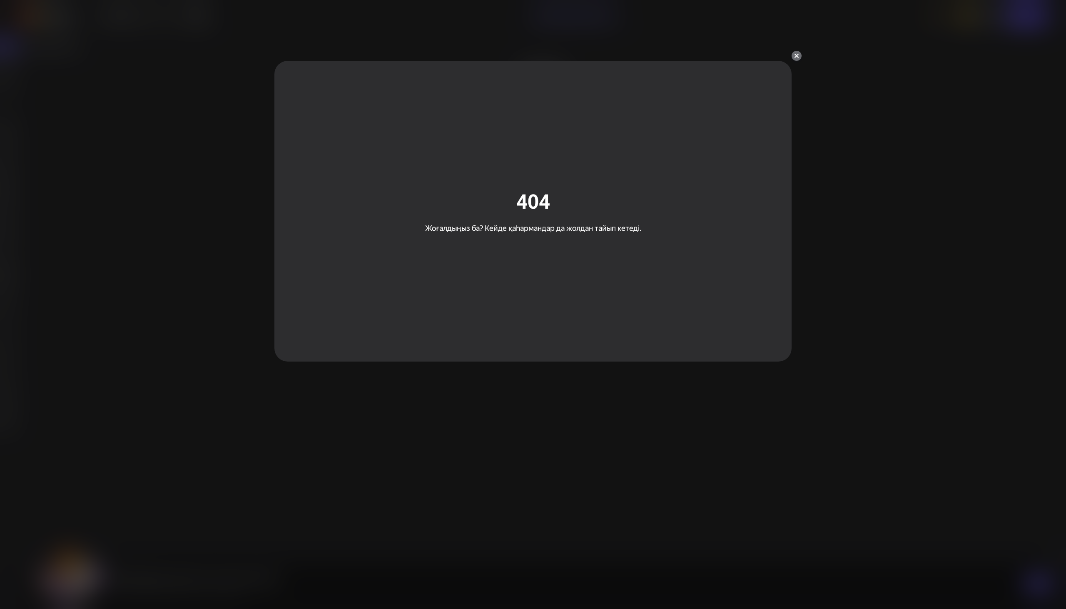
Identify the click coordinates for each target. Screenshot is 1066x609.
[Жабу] (797, 56)
